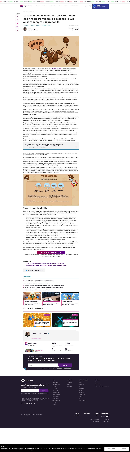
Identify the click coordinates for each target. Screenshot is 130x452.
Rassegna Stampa (31, 11)
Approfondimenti (56, 400)
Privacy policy (97, 414)
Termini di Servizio (67, 368)
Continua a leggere (36, 338)
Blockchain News (56, 392)
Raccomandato (74, 6)
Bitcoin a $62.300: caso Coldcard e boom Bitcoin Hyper (38, 283)
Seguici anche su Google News (34, 270)
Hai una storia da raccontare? (94, 420)
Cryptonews (25, 11)
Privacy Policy (59, 368)
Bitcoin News (55, 382)
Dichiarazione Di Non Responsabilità (105, 415)
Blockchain (81, 392)
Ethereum (81, 384)
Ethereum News (56, 384)
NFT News (54, 386)
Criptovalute (82, 394)
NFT (80, 386)
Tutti (37, 6)
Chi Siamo (87, 413)
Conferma (123, 448)
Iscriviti (65, 365)
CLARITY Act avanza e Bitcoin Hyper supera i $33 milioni (38, 289)
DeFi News (54, 388)
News (43, 6)
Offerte (81, 396)
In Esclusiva (52, 6)
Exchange (97, 382)
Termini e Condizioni (77, 414)
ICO (80, 398)
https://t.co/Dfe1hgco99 (54, 145)
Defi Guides (81, 388)
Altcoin (80, 390)
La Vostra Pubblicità (106, 420)
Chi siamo (97, 380)
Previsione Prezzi (56, 394)
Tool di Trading (82, 400)
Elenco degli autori (39, 350)
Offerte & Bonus (56, 398)
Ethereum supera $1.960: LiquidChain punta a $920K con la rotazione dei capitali (44, 285)
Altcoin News (55, 390)
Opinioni (68, 384)
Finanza (54, 402)
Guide (59, 6)
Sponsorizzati (55, 396)
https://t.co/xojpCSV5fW (43, 145)
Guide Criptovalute (83, 380)
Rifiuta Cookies (111, 448)
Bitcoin (80, 382)
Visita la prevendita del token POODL (51, 252)
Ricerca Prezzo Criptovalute (102, 385)
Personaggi (69, 386)
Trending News (27, 276)
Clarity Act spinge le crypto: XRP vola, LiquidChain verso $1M (39, 280)
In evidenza (69, 382)
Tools (65, 6)
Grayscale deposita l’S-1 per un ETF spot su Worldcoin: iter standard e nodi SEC (44, 287)
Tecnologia (54, 404)
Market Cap (98, 384)
